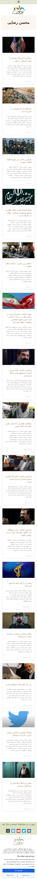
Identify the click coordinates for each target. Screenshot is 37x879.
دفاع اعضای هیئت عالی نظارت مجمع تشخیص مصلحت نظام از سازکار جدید (19, 213)
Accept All (18, 871)
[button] (18, 1)
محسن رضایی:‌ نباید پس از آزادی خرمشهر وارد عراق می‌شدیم (20, 373)
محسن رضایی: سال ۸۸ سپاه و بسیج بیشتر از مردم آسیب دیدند (19, 479)
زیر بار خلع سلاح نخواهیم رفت (19, 684)
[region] (18, 866)
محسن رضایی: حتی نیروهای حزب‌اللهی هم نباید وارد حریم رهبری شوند (19, 532)
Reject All (10, 875)
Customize (26, 875)
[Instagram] (8, 831)
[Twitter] (24, 831)
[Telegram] (13, 831)
